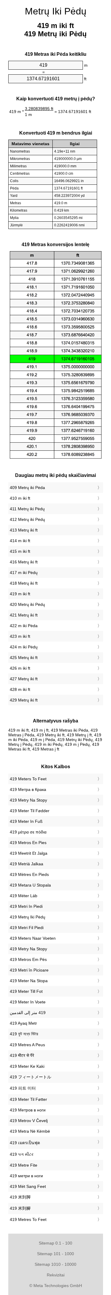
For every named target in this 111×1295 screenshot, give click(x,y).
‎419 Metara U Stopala (30, 885)
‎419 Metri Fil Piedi (27, 927)
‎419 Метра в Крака (28, 789)
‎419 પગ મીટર (21, 1154)
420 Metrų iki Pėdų (27, 604)
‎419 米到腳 (20, 1208)
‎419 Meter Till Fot (26, 991)
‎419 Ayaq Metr (23, 1023)
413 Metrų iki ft (24, 530)
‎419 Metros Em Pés (28, 959)
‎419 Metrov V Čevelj (29, 1120)
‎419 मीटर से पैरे (22, 1055)
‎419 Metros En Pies (28, 842)
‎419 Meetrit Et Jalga (28, 853)
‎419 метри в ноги (26, 1175)
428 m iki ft (20, 689)
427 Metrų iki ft (24, 678)
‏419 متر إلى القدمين (28, 1012)
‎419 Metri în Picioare (29, 970)
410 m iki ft (20, 498)
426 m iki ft (20, 668)
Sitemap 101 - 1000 (55, 1253)
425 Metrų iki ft (24, 657)
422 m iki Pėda (24, 625)
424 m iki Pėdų (24, 647)
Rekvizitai (56, 1275)
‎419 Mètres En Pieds (29, 874)
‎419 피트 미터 (23, 1088)
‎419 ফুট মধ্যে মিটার (24, 1033)
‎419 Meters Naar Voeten (33, 938)
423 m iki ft (20, 636)
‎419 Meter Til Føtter (28, 1099)
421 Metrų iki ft (24, 615)
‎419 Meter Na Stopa (29, 980)
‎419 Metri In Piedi (26, 906)
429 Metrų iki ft (24, 700)
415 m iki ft (20, 551)
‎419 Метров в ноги (28, 1110)
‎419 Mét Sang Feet (28, 1186)
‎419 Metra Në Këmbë (30, 1131)
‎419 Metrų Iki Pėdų (27, 917)
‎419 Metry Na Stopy (28, 800)
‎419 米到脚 (20, 1197)
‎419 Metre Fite (23, 1165)
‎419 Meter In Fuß (26, 821)
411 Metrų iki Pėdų (27, 508)
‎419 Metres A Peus (27, 1044)
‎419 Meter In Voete (28, 1002)
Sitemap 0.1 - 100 (55, 1243)
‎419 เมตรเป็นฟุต (25, 1142)
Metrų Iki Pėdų (55, 11)
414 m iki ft (20, 540)
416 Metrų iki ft (24, 562)
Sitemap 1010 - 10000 (55, 1264)
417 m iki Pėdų (24, 572)
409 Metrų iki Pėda (27, 487)
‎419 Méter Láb (23, 895)
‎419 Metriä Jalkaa (26, 863)
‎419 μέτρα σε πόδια (28, 832)
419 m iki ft (20, 593)
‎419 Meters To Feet (28, 778)
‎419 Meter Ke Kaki (27, 1066)
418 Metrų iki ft (24, 583)
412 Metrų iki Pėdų (27, 519)
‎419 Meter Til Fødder (29, 810)
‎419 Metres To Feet (28, 1219)
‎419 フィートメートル (30, 1077)
